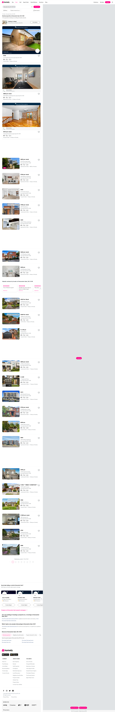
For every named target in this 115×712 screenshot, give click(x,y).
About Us (4, 661)
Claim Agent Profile (30, 668)
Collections (95, 2)
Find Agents (15, 668)
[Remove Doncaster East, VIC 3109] (14, 6)
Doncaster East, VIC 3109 (10, 14)
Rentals (14, 663)
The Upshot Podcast (30, 673)
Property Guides (16, 677)
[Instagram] (7, 691)
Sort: (16, 10)
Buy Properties (16, 661)
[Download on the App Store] (6, 654)
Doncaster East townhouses (27, 642)
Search (37, 6)
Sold (20, 2)
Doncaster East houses (6, 640)
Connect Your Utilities (17, 684)
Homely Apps (5, 670)
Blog (46, 2)
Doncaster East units (6, 642)
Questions (41, 2)
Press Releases (5, 663)
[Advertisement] (21, 148)
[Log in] (112, 2)
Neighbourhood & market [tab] (18, 635)
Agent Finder (26, 2)
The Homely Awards (30, 675)
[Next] (40, 288)
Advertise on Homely (30, 666)
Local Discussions (16, 673)
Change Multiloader (30, 663)
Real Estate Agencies (17, 670)
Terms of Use (14, 697)
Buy (13, 2)
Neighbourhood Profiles (18, 675)
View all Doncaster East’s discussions (9, 626)
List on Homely (29, 661)
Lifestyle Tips (15, 679)
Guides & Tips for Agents (31, 670)
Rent (16, 2)
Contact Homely (5, 673)
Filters (6, 10)
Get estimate (35, 22)
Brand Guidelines (5, 668)
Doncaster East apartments (27, 640)
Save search (37, 10)
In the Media (4, 666)
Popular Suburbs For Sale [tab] (31, 635)
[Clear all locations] (32, 7)
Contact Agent (8, 605)
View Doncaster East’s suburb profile (9, 618)
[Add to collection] (38, 55)
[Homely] (10, 650)
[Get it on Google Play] (14, 654)
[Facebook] (3, 691)
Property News (16, 682)
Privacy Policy (6, 697)
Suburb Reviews (34, 2)
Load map (79, 358)
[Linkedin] (13, 691)
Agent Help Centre (30, 677)
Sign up (107, 2)
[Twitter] (10, 691)
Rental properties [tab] (6, 635)
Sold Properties (16, 666)
